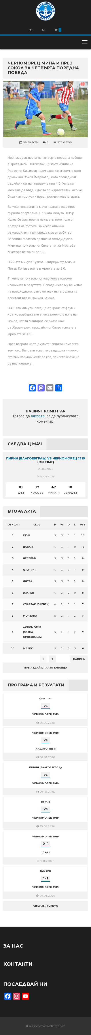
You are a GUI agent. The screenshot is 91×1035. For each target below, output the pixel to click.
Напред (79, 659)
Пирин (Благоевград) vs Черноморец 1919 (45, 458)
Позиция (13, 524)
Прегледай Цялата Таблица (45, 667)
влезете (38, 416)
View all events (45, 906)
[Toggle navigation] (85, 42)
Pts (82, 524)
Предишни (14, 659)
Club (37, 524)
